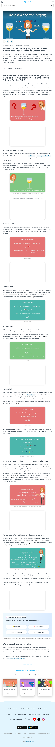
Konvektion (26, 45)
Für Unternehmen (36, 714)
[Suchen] (52, 5)
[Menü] (53, 2)
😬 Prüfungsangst (39, 632)
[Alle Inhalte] (2, 2)
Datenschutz (32, 733)
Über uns (10, 714)
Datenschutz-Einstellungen (44, 733)
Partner (47, 714)
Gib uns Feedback (27, 737)
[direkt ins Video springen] (27, 110)
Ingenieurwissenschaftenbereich (17, 658)
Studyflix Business (17, 719)
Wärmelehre (19, 45)
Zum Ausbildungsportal (29, 708)
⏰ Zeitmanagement (16, 632)
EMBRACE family (30, 741)
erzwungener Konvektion (44, 156)
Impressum (18, 733)
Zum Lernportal (14, 708)
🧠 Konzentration (39, 626)
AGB (25, 733)
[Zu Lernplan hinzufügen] (4, 41)
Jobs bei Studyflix (22, 714)
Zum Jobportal (43, 708)
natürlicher (31, 156)
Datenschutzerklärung (46, 638)
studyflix (29, 2)
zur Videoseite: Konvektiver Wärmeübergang (28, 670)
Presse (28, 719)
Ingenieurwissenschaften (9, 45)
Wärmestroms (31, 395)
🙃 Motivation (16, 626)
